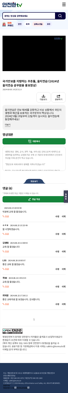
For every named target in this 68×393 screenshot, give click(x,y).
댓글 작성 (35, 199)
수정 (57, 216)
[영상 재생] (34, 53)
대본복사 (36, 141)
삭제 (64, 216)
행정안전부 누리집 (8, 388)
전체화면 (62, 66)
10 (15, 53)
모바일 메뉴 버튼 (64, 4)
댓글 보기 (34, 181)
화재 (27, 24)
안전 (20, 24)
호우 (48, 24)
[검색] (60, 16)
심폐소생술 (38, 24)
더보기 (7, 124)
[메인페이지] (12, 4)
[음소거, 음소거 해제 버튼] (19, 66)
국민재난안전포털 (22, 388)
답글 (7, 216)
